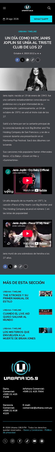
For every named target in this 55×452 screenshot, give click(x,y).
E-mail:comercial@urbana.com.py (37, 406)
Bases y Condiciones (33, 430)
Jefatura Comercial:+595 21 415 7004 (33, 390)
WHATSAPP (41, 19)
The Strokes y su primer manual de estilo (16, 298)
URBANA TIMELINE (27, 31)
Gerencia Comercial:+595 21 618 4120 (10, 409)
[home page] (27, 8)
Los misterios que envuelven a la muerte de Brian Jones (19, 335)
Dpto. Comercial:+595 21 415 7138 (10, 393)
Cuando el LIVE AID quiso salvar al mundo (16, 317)
